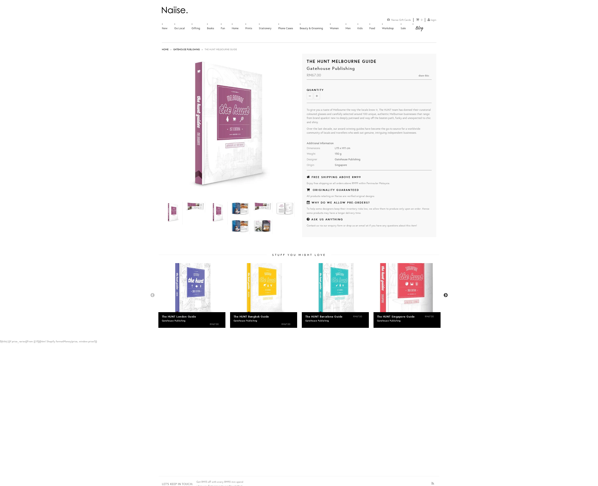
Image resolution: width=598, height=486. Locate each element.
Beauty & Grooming (311, 28)
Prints (248, 28)
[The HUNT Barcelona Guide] (335, 287)
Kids (360, 28)
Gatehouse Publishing (186, 49)
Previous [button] (152, 295)
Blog (419, 28)
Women (334, 28)
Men (348, 28)
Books (210, 28)
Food (372, 28)
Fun (223, 28)
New (164, 28)
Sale (403, 28)
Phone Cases (285, 28)
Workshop (388, 28)
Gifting (196, 28)
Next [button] (445, 295)
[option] (191, 295)
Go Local (179, 28)
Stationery (265, 28)
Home (235, 28)
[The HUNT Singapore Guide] (407, 287)
